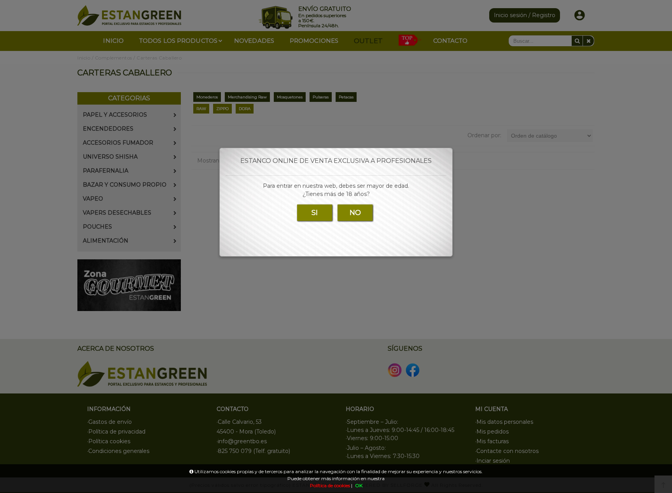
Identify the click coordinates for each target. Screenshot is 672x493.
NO (355, 212)
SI (315, 212)
